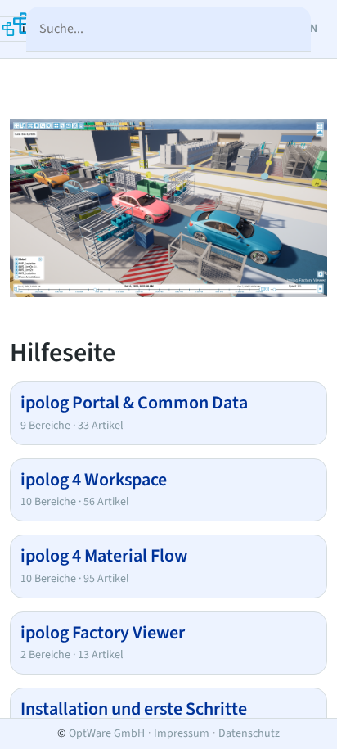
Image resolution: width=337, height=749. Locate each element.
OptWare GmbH (107, 733)
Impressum (181, 733)
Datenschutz (249, 733)
